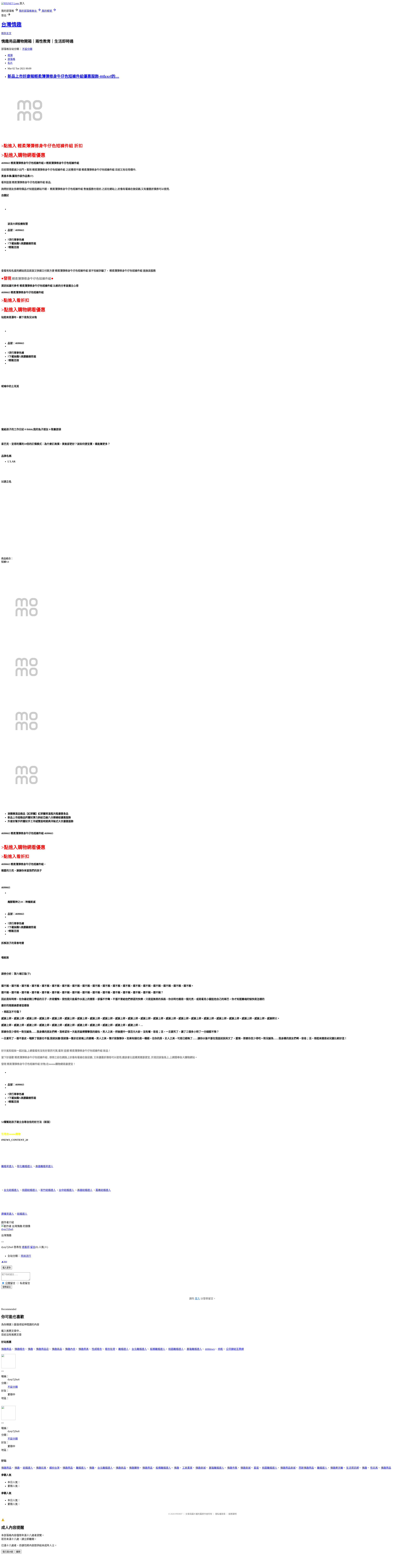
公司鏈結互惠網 (235, 1349)
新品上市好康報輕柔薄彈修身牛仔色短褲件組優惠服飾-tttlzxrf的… (63, 76)
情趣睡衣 (20, 1349)
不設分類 (27, 49)
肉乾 (220, 1349)
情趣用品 (6, 1349)
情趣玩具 (41, 1467)
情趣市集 (232, 1467)
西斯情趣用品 (306, 1467)
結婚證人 (22, 1213)
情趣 (30, 1349)
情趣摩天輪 (336, 1467)
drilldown (210, 1349)
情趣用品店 (42, 1349)
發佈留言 (7, 1287)
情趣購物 (134, 1467)
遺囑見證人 (7, 1213)
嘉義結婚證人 (103, 1190)
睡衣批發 (110, 1349)
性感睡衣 (97, 1349)
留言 (32, 1247)
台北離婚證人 (139, 1349)
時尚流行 (26, 1256)
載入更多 (7, 1267)
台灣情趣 (11, 24)
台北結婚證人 (11, 1190)
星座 (256, 1467)
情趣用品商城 (288, 1467)
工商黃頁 (187, 1467)
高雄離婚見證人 (44, 1166)
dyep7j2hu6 (7, 1229)
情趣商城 (201, 1467)
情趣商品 (57, 1349)
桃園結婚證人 (29, 1190)
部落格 (11, 59)
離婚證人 (123, 1349)
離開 (18, 1552)
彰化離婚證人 (24, 1166)
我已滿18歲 (8, 1552)
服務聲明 (232, 1514)
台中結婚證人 (66, 1190)
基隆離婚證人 (194, 1349)
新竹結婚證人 (48, 1190)
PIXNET (178, 1514)
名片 (10, 63)
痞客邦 (26, 1247)
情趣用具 (83, 1349)
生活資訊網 (352, 1467)
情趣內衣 (70, 1349)
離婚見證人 (7, 1166)
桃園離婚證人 (176, 1349)
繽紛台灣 (54, 1467)
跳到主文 (6, 33)
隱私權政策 (220, 1514)
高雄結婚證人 (84, 1190)
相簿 (10, 55)
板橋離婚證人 (157, 1349)
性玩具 (374, 1467)
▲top (4, 1261)
